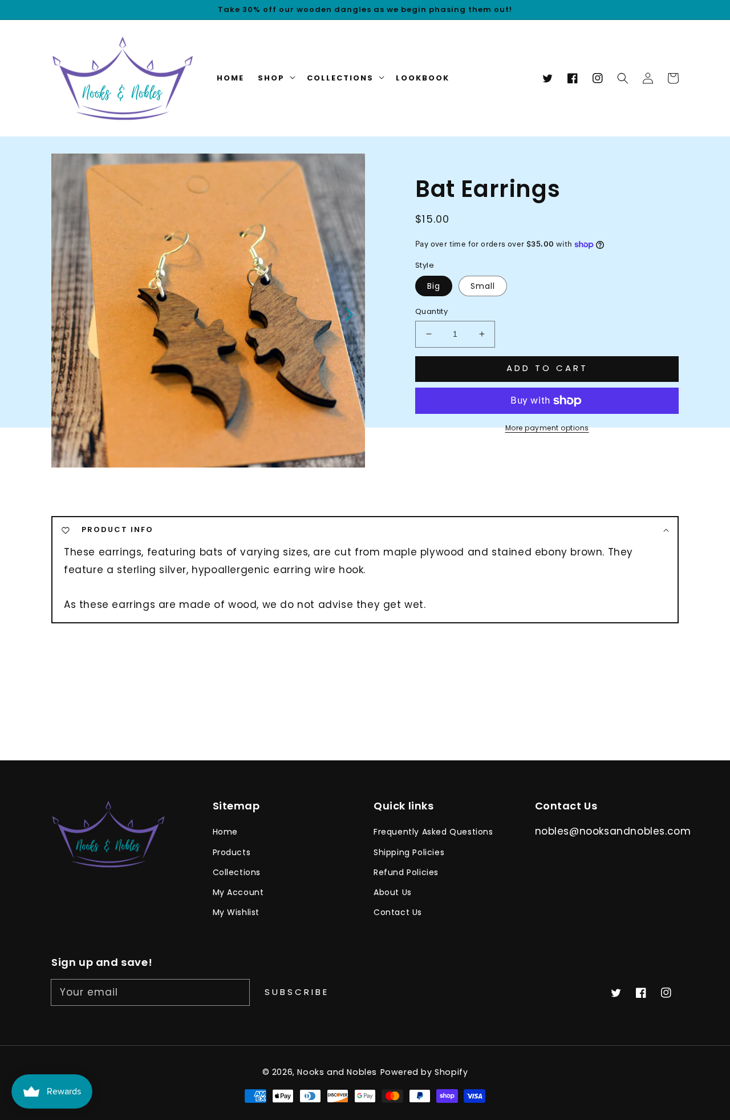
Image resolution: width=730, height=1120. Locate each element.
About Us (393, 892)
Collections (237, 872)
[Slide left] (65, 313)
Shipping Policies (409, 852)
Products (232, 852)
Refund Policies (406, 872)
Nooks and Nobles (337, 1072)
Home (225, 831)
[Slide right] (348, 313)
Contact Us (398, 912)
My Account (238, 892)
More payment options (547, 428)
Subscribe (297, 992)
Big (433, 286)
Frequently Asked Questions (433, 831)
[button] (622, 78)
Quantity (431, 311)
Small (483, 286)
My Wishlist (236, 912)
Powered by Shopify (424, 1072)
